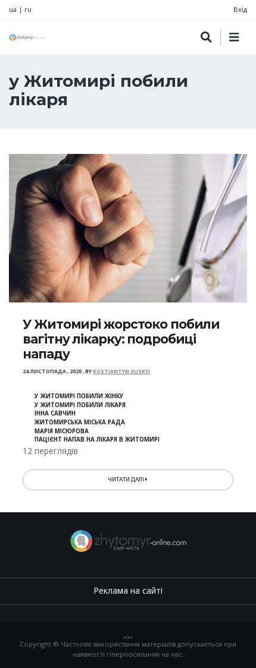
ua (13, 9)
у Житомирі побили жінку (79, 396)
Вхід (240, 9)
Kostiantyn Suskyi (121, 371)
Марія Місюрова (62, 431)
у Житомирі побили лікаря (80, 405)
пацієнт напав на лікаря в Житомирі (97, 439)
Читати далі (126, 480)
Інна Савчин (55, 413)
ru (28, 9)
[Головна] (27, 37)
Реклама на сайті (128, 590)
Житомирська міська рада (80, 422)
